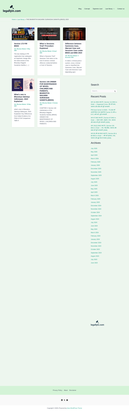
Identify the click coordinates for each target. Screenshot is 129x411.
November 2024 (96, 209)
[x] (64, 400)
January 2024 (95, 239)
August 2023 (95, 256)
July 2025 (94, 182)
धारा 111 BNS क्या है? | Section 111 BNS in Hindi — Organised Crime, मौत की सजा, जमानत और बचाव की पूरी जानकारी (104, 104)
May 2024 (94, 229)
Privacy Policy (57, 390)
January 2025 (95, 202)
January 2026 (95, 165)
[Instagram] (67, 400)
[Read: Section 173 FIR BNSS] (23, 34)
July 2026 (94, 148)
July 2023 (94, 259)
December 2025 (96, 168)
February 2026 (95, 162)
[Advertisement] (104, 54)
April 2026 (94, 155)
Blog (79, 9)
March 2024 (95, 232)
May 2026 (94, 152)
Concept (87, 9)
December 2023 (96, 243)
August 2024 (95, 219)
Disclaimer (72, 390)
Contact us (120, 9)
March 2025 (95, 195)
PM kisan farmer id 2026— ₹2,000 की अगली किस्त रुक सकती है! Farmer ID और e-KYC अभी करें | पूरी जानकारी (104, 112)
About (66, 390)
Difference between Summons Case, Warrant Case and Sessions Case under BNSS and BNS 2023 (74, 48)
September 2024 (96, 216)
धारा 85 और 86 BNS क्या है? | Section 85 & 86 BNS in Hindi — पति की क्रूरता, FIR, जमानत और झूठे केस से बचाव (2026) (104, 136)
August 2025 (95, 179)
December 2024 (96, 205)
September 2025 (96, 175)
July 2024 (94, 222)
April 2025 (94, 192)
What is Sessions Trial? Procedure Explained (47, 46)
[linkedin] (62, 400)
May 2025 (94, 189)
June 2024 (94, 226)
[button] (74, 9)
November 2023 (96, 246)
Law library (74, 9)
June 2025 (94, 185)
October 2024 (95, 212)
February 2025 (95, 199)
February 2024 (95, 236)
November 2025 (96, 172)
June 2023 (94, 263)
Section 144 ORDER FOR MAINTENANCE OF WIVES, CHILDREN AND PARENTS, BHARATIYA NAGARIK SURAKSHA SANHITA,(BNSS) (48, 91)
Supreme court (97, 9)
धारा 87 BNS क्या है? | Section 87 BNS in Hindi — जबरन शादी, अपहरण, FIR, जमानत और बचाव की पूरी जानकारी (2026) (103, 120)
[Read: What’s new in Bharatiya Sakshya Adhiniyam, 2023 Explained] (23, 85)
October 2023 (95, 249)
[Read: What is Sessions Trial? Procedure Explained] (48, 34)
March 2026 (95, 158)
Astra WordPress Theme (74, 408)
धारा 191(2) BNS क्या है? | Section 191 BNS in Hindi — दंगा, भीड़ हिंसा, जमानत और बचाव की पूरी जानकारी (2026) (103, 128)
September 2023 (96, 253)
